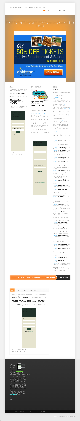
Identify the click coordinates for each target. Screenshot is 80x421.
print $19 (11, 397)
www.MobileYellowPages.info (59, 94)
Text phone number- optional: (16, 128)
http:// (54, 268)
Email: (13, 125)
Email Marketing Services (42, 182)
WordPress (72, 416)
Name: (35, 150)
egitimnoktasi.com (56, 97)
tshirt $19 (11, 399)
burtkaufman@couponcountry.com (38, 113)
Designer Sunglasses (61, 120)
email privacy (20, 134)
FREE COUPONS (36, 87)
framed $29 (12, 396)
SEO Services (65, 104)
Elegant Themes (62, 416)
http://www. (55, 140)
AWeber (38, 182)
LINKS (55, 87)
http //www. (55, 211)
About (11, 87)
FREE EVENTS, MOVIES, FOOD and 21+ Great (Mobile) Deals (40, 24)
